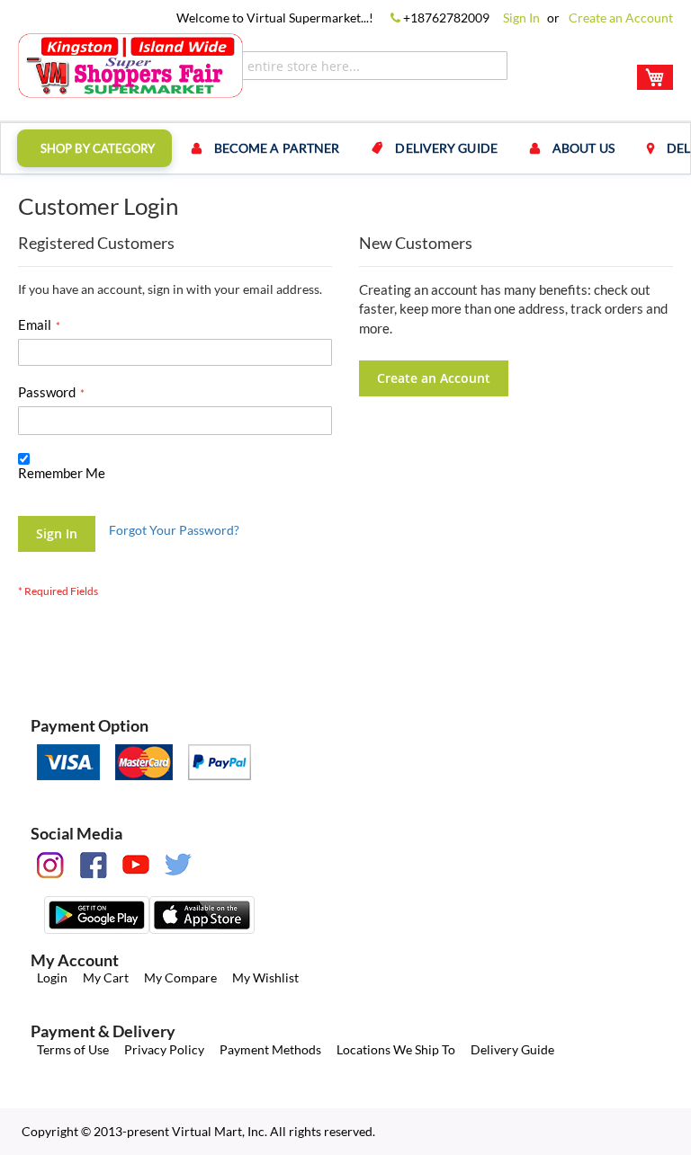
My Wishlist (265, 977)
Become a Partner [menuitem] (277, 147)
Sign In (521, 17)
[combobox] (350, 65)
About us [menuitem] (583, 147)
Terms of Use (73, 1049)
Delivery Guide (512, 1049)
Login (52, 977)
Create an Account (621, 17)
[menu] (345, 148)
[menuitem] (94, 148)
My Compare (180, 977)
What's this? (47, 490)
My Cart (106, 977)
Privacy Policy (164, 1049)
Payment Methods (270, 1049)
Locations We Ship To (396, 1049)
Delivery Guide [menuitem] (446, 147)
